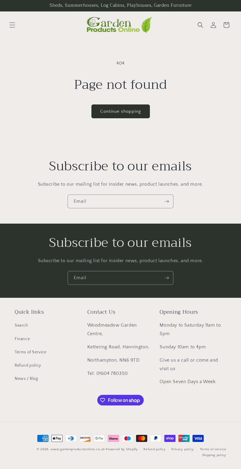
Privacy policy (182, 449)
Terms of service (213, 449)
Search (21, 325)
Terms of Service (30, 352)
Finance (22, 339)
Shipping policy (214, 455)
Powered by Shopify (122, 449)
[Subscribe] (166, 201)
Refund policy (28, 365)
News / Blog (26, 378)
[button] (12, 25)
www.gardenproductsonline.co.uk (78, 449)
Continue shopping (120, 111)
